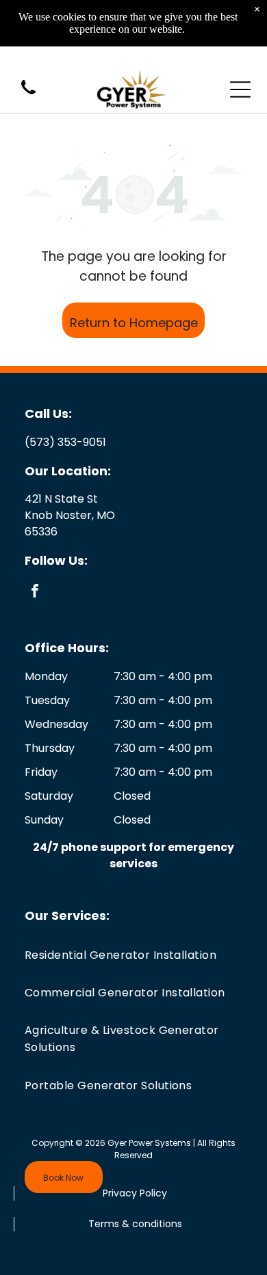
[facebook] (35, 592)
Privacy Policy (135, 1193)
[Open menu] (240, 89)
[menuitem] (133, 954)
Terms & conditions (135, 1224)
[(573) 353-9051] (28, 95)
